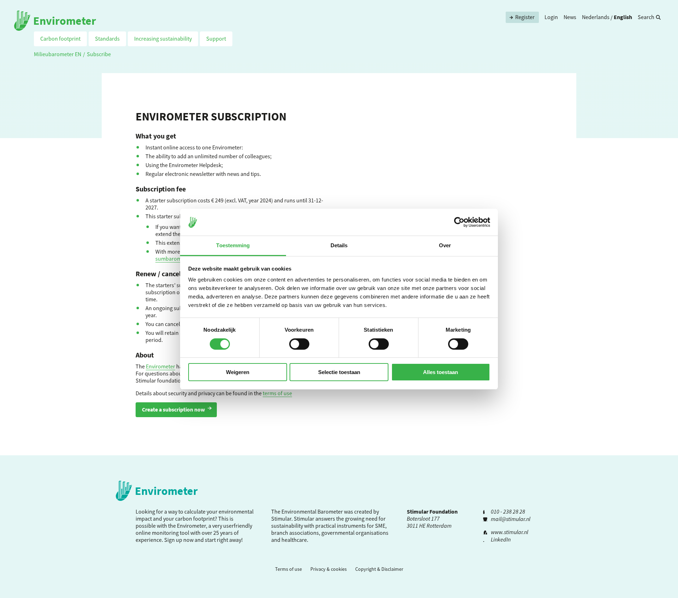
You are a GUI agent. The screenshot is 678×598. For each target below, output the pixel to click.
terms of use (277, 393)
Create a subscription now (173, 409)
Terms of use (288, 569)
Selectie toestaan (339, 372)
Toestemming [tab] (233, 245)
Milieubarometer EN (57, 54)
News (570, 16)
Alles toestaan (440, 372)
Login (551, 16)
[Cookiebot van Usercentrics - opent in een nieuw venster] (459, 222)
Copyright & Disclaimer (379, 569)
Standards (107, 38)
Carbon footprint (60, 38)
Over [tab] (445, 245)
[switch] (299, 344)
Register (525, 16)
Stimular (304, 518)
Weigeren (237, 372)
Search (646, 16)
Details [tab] (339, 245)
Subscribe (99, 54)
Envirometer (160, 366)
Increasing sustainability (163, 38)
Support (216, 38)
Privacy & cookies (328, 569)
